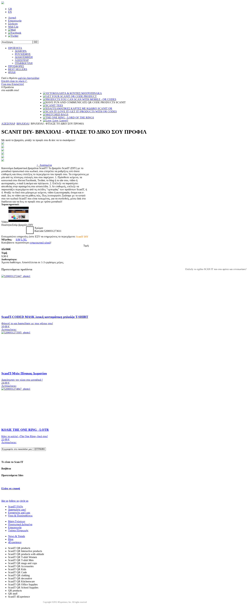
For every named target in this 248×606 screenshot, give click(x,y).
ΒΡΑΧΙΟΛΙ (23, 123)
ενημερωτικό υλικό (40, 242)
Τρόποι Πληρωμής (18, 530)
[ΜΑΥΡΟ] (30, 230)
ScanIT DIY (82, 236)
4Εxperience (14, 542)
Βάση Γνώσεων (16, 521)
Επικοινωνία (14, 20)
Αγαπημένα (44, 165)
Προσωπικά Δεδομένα (20, 524)
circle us (24, 500)
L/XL (24, 239)
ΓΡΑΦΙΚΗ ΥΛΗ (24, 63)
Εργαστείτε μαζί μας (19, 512)
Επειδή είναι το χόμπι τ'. (14, 81)
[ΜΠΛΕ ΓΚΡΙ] (21, 230)
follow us (14, 500)
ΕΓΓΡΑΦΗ (40, 449)
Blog (10, 539)
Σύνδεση (13, 23)
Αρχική (12, 17)
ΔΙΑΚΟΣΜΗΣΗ (24, 57)
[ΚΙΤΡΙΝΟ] (5, 230)
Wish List (13, 26)
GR (10, 8)
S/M (18, 239)
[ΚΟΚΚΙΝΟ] (13, 230)
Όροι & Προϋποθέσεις (20, 515)
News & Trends (16, 536)
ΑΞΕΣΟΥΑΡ (22, 60)
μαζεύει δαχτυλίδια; (28, 78)
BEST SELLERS (17, 69)
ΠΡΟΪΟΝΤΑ (15, 48)
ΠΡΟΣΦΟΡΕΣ (16, 66)
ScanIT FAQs (15, 506)
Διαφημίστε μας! (17, 509)
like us (4, 500)
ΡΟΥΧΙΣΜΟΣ (23, 54)
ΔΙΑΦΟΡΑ (21, 51)
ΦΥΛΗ (12, 72)
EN (10, 11)
